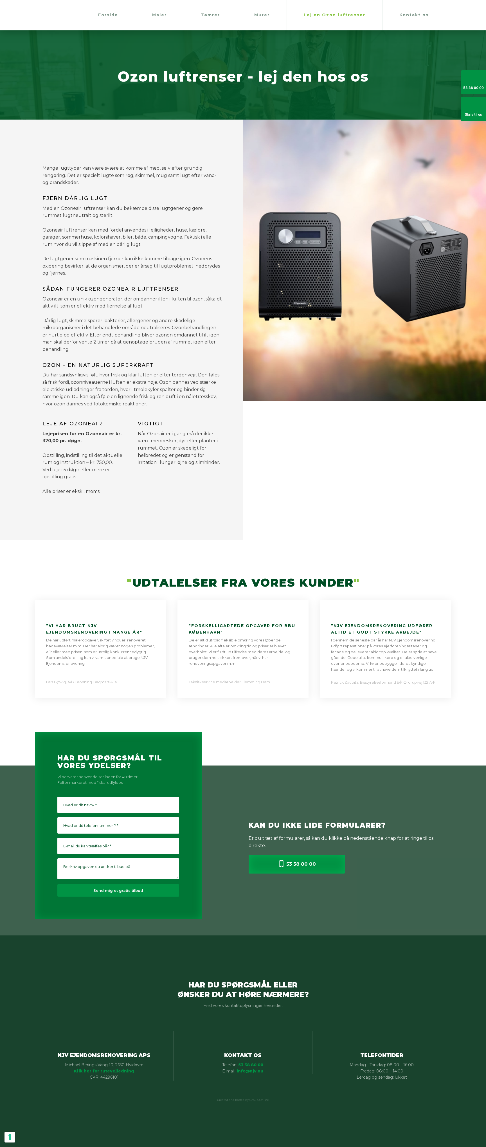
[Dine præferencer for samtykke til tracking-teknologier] (9, 1137)
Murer (262, 14)
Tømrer (210, 14)
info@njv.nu (250, 1071)
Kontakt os (414, 14)
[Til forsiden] (17, 15)
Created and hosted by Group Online (243, 1100)
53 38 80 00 (250, 1064)
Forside (108, 14)
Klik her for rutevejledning (104, 1071)
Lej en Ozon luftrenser (334, 14)
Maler (159, 14)
